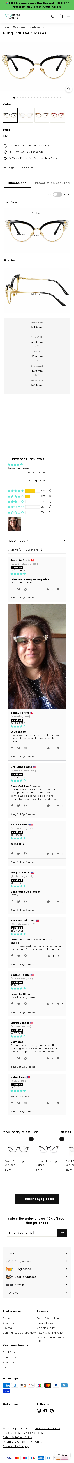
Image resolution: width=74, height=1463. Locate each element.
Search (7, 1318)
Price (7, 130)
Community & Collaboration (19, 1332)
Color (7, 104)
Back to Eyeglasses (39, 1199)
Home (6, 26)
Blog (5, 1367)
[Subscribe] (62, 1233)
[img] (37, 574)
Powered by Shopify (16, 1446)
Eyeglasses (35, 26)
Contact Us (9, 1357)
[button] (16, 491)
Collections (19, 26)
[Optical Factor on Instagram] (39, 1411)
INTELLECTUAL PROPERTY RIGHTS (50, 1339)
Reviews (8, 1327)
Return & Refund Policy (50, 1332)
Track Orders (10, 1352)
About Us (8, 1323)
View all (65, 1131)
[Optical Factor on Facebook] (45, 1411)
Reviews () (15, 549)
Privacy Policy (45, 1323)
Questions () (34, 549)
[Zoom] (68, 89)
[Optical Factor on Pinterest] (52, 1411)
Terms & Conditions (48, 1318)
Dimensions (17, 183)
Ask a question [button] (37, 480)
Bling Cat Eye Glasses (23, 597)
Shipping (8, 167)
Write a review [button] (37, 472)
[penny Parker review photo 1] (37, 656)
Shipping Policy (46, 1327)
